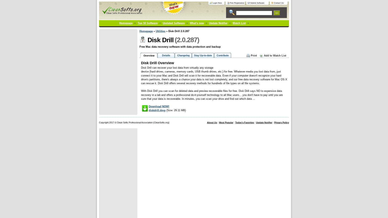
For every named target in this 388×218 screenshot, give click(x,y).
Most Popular (226, 122)
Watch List (239, 23)
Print (254, 55)
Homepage (126, 23)
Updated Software (174, 23)
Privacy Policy (281, 122)
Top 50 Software (148, 23)
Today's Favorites (244, 122)
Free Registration (237, 3)
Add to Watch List (275, 55)
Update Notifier (264, 122)
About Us (212, 122)
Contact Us (279, 3)
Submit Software (257, 3)
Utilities (160, 31)
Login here (217, 3)
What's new (197, 23)
